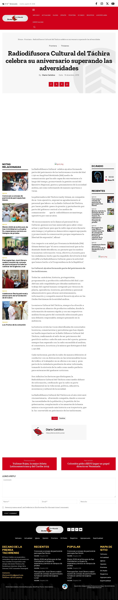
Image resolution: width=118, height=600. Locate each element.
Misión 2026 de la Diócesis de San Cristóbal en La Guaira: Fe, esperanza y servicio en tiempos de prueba (15, 230)
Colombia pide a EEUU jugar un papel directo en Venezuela (88, 465)
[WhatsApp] (67, 84)
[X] (107, 4)
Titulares (65, 46)
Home (20, 39)
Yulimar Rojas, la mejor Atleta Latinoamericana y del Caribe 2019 (29, 465)
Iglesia (4, 193)
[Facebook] (96, 4)
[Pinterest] (61, 84)
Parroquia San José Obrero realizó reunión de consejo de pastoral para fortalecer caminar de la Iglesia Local (14, 263)
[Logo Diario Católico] (15, 18)
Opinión (5, 322)
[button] (34, 27)
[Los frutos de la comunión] (15, 310)
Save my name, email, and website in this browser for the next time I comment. (37, 507)
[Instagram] (102, 4)
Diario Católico (48, 75)
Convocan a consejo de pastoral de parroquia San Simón (13, 198)
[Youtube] (113, 4)
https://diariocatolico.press (55, 433)
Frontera (27, 39)
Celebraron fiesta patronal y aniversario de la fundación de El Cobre (15, 295)
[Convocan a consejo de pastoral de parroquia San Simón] (15, 181)
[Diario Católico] (38, 432)
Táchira (62, 418)
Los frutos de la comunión (14, 325)
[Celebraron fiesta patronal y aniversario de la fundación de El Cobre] (15, 279)
